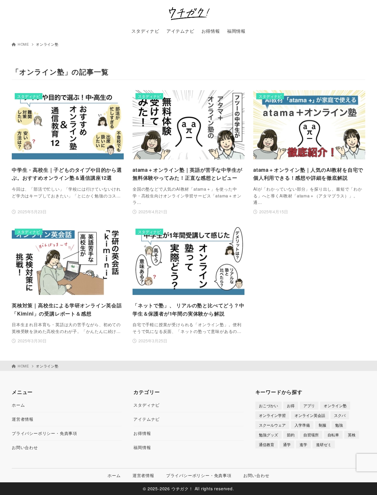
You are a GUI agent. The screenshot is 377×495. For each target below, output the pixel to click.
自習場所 (311, 435)
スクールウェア (272, 425)
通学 (287, 444)
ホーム (18, 405)
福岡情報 (142, 447)
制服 (322, 425)
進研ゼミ (323, 444)
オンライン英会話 (310, 415)
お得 (291, 405)
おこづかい (268, 405)
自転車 (333, 435)
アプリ (309, 405)
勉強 (339, 425)
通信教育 (266, 444)
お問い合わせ (25, 447)
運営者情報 (23, 419)
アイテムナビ (146, 419)
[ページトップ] (363, 481)
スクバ (339, 415)
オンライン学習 (272, 415)
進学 (303, 444)
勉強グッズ (268, 435)
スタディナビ (146, 405)
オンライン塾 (335, 405)
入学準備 (302, 425)
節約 (291, 435)
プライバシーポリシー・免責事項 (44, 433)
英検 (351, 435)
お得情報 (142, 433)
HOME (23, 44)
